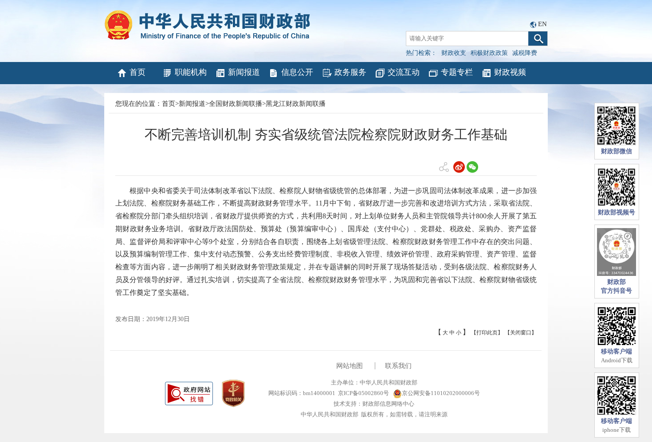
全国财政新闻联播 (235, 103)
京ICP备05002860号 (363, 393)
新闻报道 (244, 72)
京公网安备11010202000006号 (441, 393)
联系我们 (398, 365)
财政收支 (453, 53)
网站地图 (349, 365)
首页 (137, 72)
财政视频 (510, 72)
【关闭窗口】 (521, 333)
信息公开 (297, 72)
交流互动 (404, 72)
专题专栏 (457, 72)
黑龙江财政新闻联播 (296, 103)
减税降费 (524, 53)
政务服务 (350, 72)
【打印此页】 (487, 333)
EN (542, 23)
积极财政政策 (489, 53)
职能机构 (191, 72)
